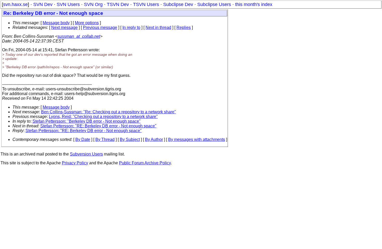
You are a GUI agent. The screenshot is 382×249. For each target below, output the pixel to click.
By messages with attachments (196, 139)
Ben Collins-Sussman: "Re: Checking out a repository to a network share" (108, 112)
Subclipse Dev (178, 4)
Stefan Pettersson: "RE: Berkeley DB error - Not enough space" (98, 126)
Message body (56, 23)
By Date (82, 139)
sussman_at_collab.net (78, 36)
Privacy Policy (75, 163)
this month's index (253, 4)
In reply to (131, 27)
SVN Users (68, 4)
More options (87, 23)
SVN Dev (42, 4)
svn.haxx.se (15, 4)
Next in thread (158, 27)
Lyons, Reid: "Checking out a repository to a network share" (103, 116)
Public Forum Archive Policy (145, 163)
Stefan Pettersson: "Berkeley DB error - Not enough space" (86, 121)
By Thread (105, 139)
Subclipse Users (214, 4)
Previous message (100, 27)
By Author (154, 139)
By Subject (130, 139)
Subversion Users (86, 154)
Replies (183, 27)
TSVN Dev (118, 4)
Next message (64, 27)
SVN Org (93, 4)
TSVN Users (146, 4)
